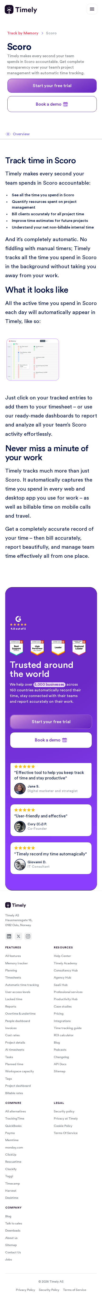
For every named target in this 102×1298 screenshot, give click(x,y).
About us (11, 1238)
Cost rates (12, 1035)
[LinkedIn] (9, 936)
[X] (18, 936)
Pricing (59, 1014)
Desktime (11, 1198)
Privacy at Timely (66, 1118)
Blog (57, 1042)
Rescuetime (13, 1162)
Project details (15, 1042)
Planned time (14, 1064)
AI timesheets (14, 1050)
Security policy (64, 1111)
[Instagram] (28, 936)
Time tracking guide (68, 1028)
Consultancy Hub (66, 970)
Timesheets (13, 977)
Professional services (68, 992)
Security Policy (49, 1290)
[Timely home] (21, 9)
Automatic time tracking (22, 985)
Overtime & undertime (20, 1014)
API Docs (60, 1064)
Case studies (63, 1006)
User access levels (17, 992)
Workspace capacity (19, 1071)
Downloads (12, 1230)
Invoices (11, 1028)
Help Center (62, 956)
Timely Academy (65, 963)
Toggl (9, 1176)
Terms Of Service (66, 1133)
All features (13, 956)
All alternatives (15, 1111)
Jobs (8, 1259)
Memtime (12, 1140)
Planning (11, 970)
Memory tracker (16, 963)
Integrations (62, 1021)
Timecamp (12, 1183)
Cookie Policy (63, 1126)
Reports (10, 1006)
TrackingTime (14, 1118)
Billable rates (14, 1093)
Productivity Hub (66, 999)
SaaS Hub (61, 985)
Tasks (9, 1057)
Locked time (13, 999)
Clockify (11, 1169)
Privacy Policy (25, 1290)
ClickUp (10, 1155)
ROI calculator (64, 1035)
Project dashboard (18, 1086)
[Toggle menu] (92, 9)
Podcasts (60, 1050)
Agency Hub (62, 977)
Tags (8, 1079)
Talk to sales (13, 1223)
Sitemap (59, 1071)
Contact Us (13, 1252)
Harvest (10, 1191)
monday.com (14, 1147)
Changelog (61, 1057)
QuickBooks (13, 1126)
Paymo (10, 1133)
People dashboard (17, 1021)
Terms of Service (74, 1290)
